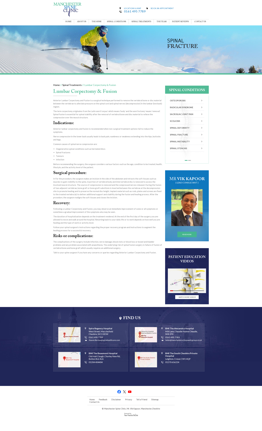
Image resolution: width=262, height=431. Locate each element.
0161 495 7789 (135, 11)
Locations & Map (132, 8)
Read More (187, 234)
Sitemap (155, 399)
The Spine (97, 22)
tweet (124, 392)
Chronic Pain (177, 107)
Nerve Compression (180, 151)
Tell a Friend (141, 399)
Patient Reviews (180, 22)
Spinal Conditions (116, 22)
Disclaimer (116, 399)
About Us (81, 22)
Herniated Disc (178, 137)
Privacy (128, 399)
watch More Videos (187, 297)
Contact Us (200, 22)
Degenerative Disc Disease (184, 114)
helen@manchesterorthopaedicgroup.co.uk (183, 340)
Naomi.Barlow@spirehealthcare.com (104, 340)
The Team (162, 22)
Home (68, 22)
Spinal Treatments (141, 22)
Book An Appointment (162, 8)
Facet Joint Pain (179, 121)
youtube (130, 392)
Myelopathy (177, 144)
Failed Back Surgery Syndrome (181, 129)
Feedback (103, 399)
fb (119, 392)
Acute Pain (176, 100)
